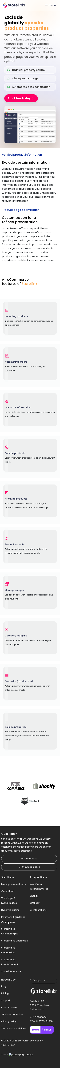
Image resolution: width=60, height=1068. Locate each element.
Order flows (7, 891)
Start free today (19, 98)
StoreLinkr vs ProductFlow (8, 950)
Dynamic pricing (10, 910)
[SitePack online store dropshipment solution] (30, 801)
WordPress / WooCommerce (39, 886)
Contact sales (9, 1007)
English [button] (39, 980)
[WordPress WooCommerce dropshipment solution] (16, 786)
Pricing (5, 993)
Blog (3, 986)
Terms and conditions (13, 1028)
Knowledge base (31, 867)
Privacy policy (8, 1021)
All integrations (38, 910)
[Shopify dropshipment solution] (44, 786)
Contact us (30, 858)
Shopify (34, 895)
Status (5, 1054)
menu (52, 5)
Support (5, 1000)
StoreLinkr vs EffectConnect (9, 962)
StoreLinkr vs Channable (14, 940)
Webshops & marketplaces (9, 901)
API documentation (12, 1014)
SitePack (35, 903)
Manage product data (13, 884)
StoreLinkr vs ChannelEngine (9, 931)
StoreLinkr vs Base (11, 971)
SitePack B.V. (8, 1045)
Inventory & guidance (13, 917)
